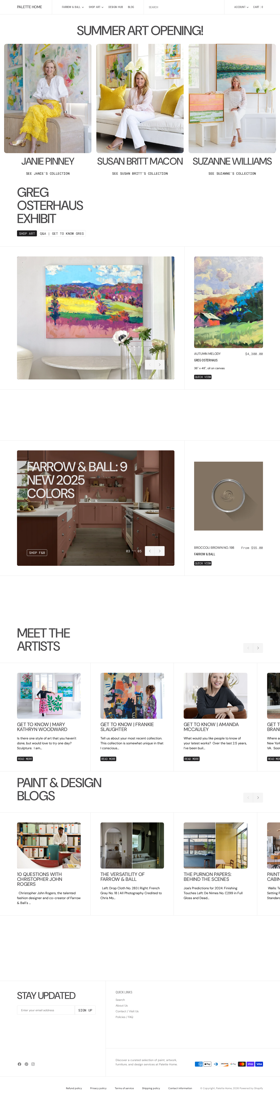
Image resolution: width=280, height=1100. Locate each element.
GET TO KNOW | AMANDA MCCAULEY (211, 727)
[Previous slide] (150, 365)
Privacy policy (98, 1088)
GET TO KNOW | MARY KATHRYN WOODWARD (42, 727)
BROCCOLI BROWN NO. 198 (214, 547)
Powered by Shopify (251, 1088)
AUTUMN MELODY (207, 354)
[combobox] (184, 7)
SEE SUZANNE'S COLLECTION (232, 173)
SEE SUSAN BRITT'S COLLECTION (140, 173)
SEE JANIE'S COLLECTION (48, 173)
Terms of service (124, 1088)
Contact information (180, 1088)
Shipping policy (151, 1088)
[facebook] (19, 1064)
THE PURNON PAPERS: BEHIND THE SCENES (207, 877)
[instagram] (33, 1064)
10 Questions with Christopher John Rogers (39, 879)
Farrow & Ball (204, 554)
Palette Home (224, 1088)
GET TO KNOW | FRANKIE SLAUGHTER (127, 727)
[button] (241, 7)
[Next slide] (160, 365)
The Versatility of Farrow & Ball (122, 877)
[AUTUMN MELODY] (228, 365)
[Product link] (228, 302)
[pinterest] (26, 1064)
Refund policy (74, 1088)
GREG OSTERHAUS (205, 360)
